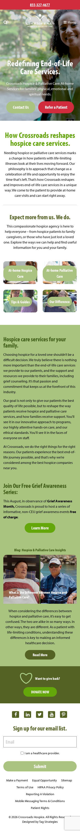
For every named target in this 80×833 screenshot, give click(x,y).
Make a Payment (17, 780)
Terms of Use (24, 787)
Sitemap (66, 780)
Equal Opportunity (44, 780)
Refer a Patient (56, 107)
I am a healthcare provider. (42, 753)
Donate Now (40, 691)
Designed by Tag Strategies (40, 822)
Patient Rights (40, 808)
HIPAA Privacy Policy (51, 787)
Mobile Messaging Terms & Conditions (40, 801)
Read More (40, 654)
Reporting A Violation (40, 794)
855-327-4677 (40, 4)
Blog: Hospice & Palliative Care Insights (40, 549)
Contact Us (21, 107)
